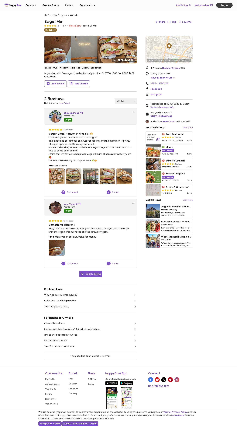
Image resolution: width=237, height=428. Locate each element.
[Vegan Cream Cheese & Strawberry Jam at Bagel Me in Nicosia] (124, 176)
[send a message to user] (81, 113)
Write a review (167, 151)
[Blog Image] (153, 211)
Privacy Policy (179, 412)
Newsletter (50, 399)
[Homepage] (12, 5)
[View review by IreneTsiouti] (55, 207)
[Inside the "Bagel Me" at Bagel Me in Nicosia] (90, 176)
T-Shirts (92, 379)
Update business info (162, 107)
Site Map (73, 393)
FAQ (71, 378)
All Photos (125, 60)
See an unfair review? (55, 340)
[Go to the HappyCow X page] (163, 379)
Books (91, 384)
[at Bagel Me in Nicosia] (57, 248)
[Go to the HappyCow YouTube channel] (157, 379)
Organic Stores (50, 5)
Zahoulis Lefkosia (175, 160)
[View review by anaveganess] (55, 116)
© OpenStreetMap (172, 60)
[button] (169, 46)
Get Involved (51, 403)
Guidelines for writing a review (60, 300)
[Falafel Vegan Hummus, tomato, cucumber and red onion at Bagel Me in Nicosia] (73, 176)
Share (162, 21)
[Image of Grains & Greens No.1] (153, 190)
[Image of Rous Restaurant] (153, 137)
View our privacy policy (56, 306)
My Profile (50, 379)
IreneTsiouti (64, 103)
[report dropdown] (133, 112)
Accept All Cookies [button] (50, 423)
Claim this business (54, 323)
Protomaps (159, 60)
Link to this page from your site (60, 334)
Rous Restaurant (175, 134)
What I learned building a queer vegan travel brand (190, 236)
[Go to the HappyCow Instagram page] (176, 379)
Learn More (177, 415)
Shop (68, 5)
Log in (224, 5)
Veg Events (50, 389)
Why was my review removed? (60, 294)
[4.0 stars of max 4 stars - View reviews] (168, 137)
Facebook (156, 88)
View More (188, 127)
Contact (73, 383)
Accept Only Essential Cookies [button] (80, 423)
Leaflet (150, 60)
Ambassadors (52, 384)
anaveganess (71, 113)
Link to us (73, 388)
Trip (174, 21)
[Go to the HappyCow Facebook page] (150, 379)
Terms (166, 412)
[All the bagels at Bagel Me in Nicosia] (57, 176)
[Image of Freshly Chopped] (153, 177)
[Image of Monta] (153, 150)
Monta (169, 147)
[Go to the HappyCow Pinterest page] (170, 379)
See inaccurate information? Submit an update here (72, 329)
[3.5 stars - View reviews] (50, 25)
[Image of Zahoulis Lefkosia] (153, 164)
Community (86, 5)
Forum (48, 394)
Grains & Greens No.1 (177, 187)
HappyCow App (116, 373)
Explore (30, 5)
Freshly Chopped (175, 173)
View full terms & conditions (59, 346)
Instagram (156, 94)
